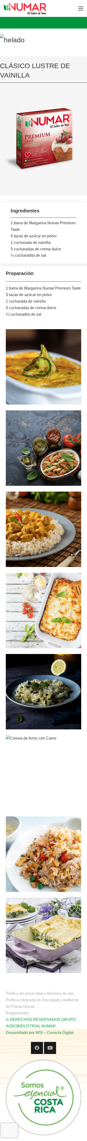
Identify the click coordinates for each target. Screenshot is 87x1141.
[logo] (25, 8)
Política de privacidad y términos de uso (40, 993)
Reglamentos (17, 1013)
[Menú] (80, 8)
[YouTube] (50, 1048)
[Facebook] (37, 1048)
